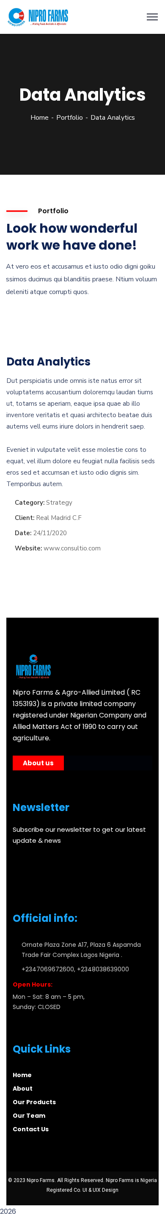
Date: (23, 533)
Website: (28, 548)
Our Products (34, 1102)
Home (39, 117)
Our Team (29, 1115)
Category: (29, 502)
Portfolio (69, 117)
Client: (24, 518)
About (23, 1088)
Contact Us (31, 1129)
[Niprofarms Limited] (38, 16)
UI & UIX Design (100, 1190)
